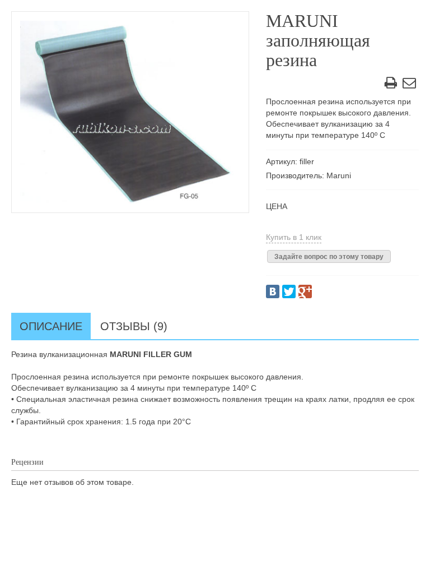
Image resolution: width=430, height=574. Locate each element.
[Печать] (391, 84)
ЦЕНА (276, 206)
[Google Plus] (305, 291)
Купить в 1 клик (293, 237)
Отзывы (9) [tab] (133, 326)
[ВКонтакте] (272, 291)
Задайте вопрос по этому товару (329, 257)
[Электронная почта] (409, 84)
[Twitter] (289, 291)
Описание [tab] (51, 326)
